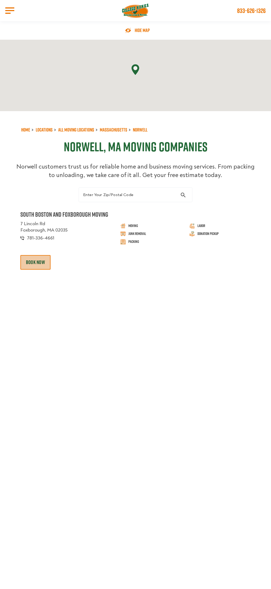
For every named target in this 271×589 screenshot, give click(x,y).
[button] (135, 70)
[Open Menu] (9, 10)
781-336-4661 (40, 238)
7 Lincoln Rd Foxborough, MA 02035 (43, 227)
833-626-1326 (251, 10)
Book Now (35, 262)
